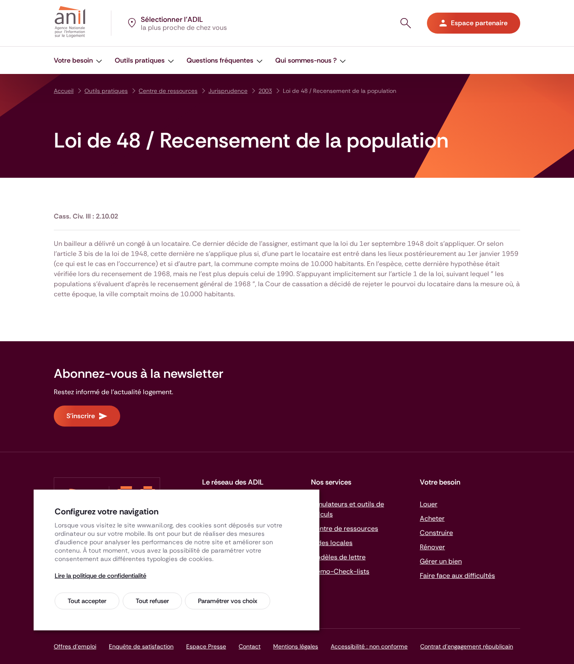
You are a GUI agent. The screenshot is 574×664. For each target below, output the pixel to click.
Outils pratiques (106, 91)
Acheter (432, 518)
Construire (436, 532)
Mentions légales (295, 646)
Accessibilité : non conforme (369, 646)
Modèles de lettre (338, 557)
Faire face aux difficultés (457, 575)
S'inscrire (80, 415)
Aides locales (332, 542)
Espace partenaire (479, 22)
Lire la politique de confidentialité (100, 576)
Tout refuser (152, 601)
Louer (428, 504)
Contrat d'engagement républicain (466, 646)
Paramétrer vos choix (227, 601)
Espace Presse (206, 646)
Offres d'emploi (75, 646)
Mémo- (340, 571)
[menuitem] (77, 60)
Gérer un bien (441, 561)
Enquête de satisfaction (141, 646)
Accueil (64, 91)
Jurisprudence (228, 91)
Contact (250, 646)
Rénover (432, 547)
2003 (265, 91)
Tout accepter (87, 601)
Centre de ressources (168, 91)
